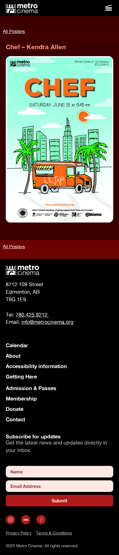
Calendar (17, 345)
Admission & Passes (31, 388)
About (13, 356)
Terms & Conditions (54, 532)
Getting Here (21, 376)
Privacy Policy (18, 532)
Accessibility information (36, 366)
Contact (15, 419)
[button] (108, 8)
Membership (21, 398)
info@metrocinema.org (47, 322)
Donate (14, 409)
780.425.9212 (32, 315)
